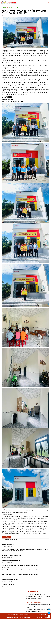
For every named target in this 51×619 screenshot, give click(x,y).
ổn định (6, 512)
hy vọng (44, 510)
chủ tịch (26, 510)
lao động (22, 510)
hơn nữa (25, 512)
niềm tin (15, 510)
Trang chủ (4, 7)
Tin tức (10, 7)
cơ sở (13, 512)
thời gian (17, 512)
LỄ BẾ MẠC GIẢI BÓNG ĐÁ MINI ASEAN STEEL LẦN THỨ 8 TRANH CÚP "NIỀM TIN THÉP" (20, 570)
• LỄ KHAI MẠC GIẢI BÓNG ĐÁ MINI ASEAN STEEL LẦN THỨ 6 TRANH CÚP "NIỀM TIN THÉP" (22, 533)
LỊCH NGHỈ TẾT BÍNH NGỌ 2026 (8, 544)
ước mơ (37, 510)
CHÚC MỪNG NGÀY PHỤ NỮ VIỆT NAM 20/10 (11, 560)
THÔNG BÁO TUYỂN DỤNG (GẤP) (8, 584)
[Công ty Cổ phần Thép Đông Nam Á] (9, 2)
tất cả (30, 510)
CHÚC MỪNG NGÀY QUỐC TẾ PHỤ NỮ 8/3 (10, 539)
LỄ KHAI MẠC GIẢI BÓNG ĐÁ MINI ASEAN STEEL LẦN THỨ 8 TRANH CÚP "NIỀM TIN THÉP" (20, 574)
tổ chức (11, 510)
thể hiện (9, 512)
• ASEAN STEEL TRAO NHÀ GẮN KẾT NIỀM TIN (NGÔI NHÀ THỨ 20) (16, 519)
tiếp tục (20, 512)
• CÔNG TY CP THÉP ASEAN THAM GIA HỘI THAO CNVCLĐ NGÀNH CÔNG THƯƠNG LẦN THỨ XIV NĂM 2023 (25, 516)
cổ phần (7, 510)
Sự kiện (16, 7)
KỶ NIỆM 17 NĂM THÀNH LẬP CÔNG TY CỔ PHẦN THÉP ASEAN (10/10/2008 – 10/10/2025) (20, 565)
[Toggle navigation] (48, 3)
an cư (41, 510)
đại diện (3, 510)
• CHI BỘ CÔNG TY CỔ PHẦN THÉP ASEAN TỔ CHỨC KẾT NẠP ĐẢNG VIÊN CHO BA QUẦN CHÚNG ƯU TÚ (25, 518)
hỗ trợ (18, 510)
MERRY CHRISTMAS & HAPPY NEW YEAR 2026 (11, 555)
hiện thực (34, 510)
